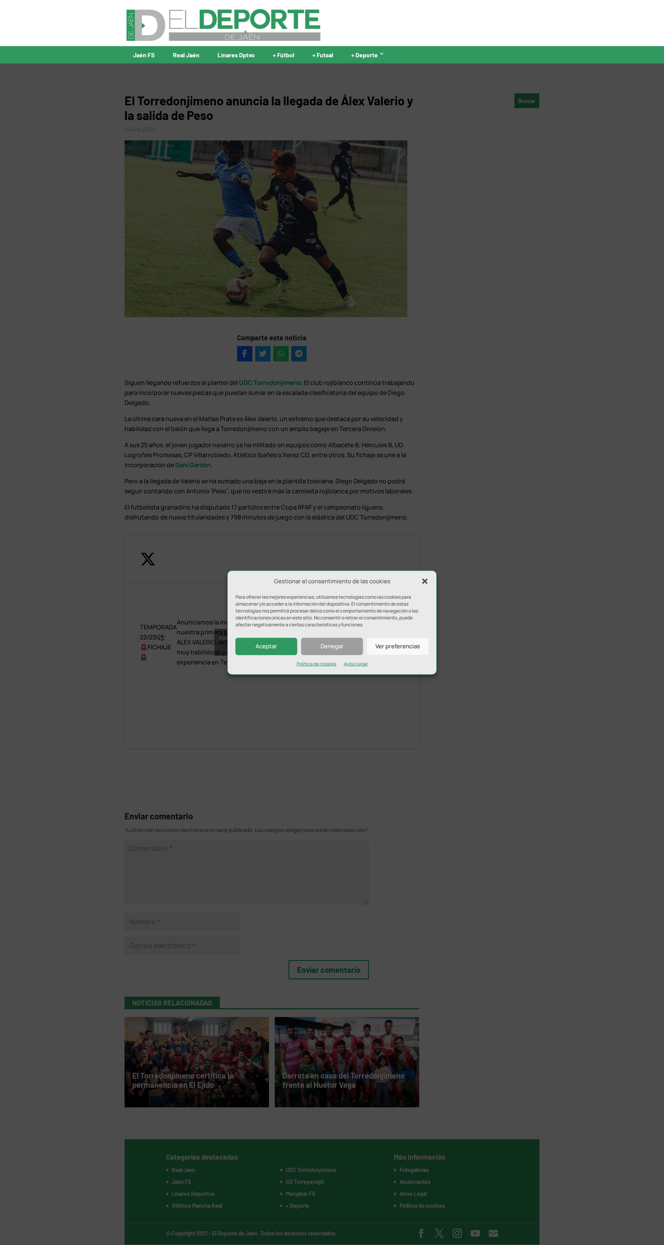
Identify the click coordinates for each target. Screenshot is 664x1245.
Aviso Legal (356, 664)
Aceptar (266, 646)
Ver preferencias (397, 646)
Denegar (332, 646)
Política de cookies (316, 664)
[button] (425, 581)
